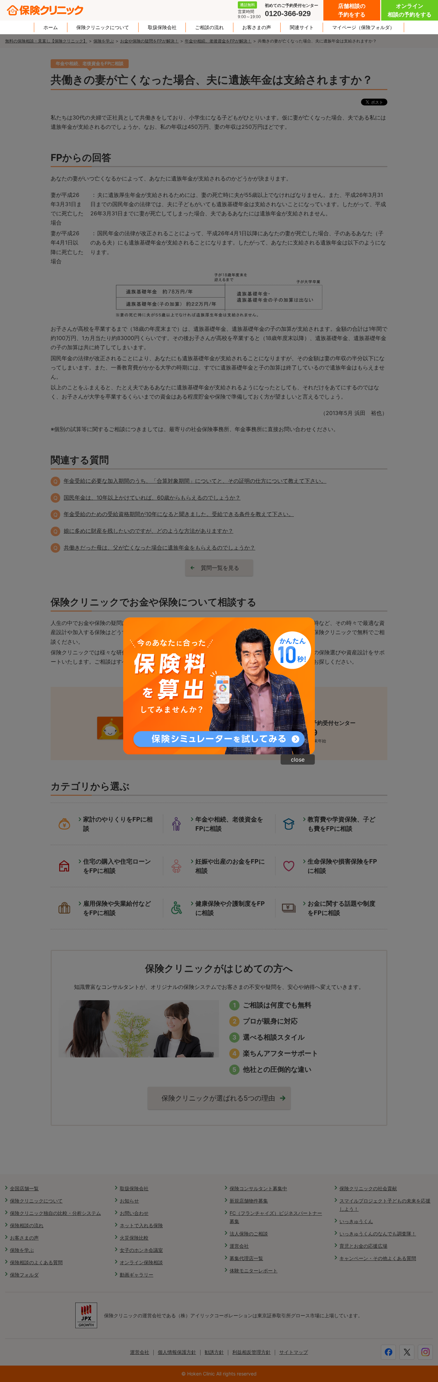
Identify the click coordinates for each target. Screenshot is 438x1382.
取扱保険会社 (162, 27)
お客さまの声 (256, 27)
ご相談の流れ (209, 27)
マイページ (363, 27)
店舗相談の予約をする (351, 10)
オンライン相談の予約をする (409, 10)
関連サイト (302, 27)
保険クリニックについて (102, 27)
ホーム (50, 27)
